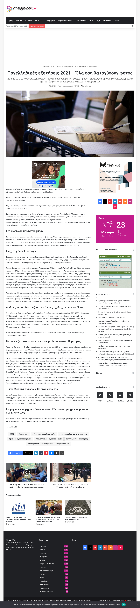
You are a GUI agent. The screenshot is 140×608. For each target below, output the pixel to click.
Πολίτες (43, 567)
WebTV (18, 20)
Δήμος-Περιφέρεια (65, 20)
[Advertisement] (70, 47)
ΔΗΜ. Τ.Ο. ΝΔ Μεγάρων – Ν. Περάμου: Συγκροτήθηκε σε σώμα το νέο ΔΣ (18, 519)
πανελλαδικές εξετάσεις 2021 (49, 439)
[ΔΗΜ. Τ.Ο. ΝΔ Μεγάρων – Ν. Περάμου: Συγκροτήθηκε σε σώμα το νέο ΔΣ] (19, 507)
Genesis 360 (130, 600)
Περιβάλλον (44, 581)
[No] (137, 605)
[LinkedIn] (36, 453)
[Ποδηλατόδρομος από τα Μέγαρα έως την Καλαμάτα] (78, 507)
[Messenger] (51, 453)
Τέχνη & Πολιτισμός (103, 20)
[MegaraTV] (22, 8)
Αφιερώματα (50, 20)
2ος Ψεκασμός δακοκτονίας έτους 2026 (111, 318)
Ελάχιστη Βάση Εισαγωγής (44, 434)
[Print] (62, 453)
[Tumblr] (41, 453)
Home (47, 66)
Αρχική (10, 20)
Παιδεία (52, 66)
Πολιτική (38, 20)
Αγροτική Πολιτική (46, 591)
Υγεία (91, 20)
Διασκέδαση (44, 584)
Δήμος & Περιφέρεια (47, 570)
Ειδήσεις (28, 20)
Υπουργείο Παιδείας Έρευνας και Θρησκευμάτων (49, 444)
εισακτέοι (24, 434)
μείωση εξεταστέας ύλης (20, 439)
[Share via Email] (56, 453)
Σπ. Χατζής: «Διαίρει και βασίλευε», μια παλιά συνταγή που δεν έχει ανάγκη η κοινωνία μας (49, 519)
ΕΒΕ (12, 434)
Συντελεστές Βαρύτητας (77, 439)
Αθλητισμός (81, 20)
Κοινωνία (117, 20)
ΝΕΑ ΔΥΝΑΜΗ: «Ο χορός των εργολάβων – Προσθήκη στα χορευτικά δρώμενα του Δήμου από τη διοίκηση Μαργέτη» (116, 329)
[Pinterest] (46, 453)
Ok (124, 604)
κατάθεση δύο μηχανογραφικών (74, 434)
